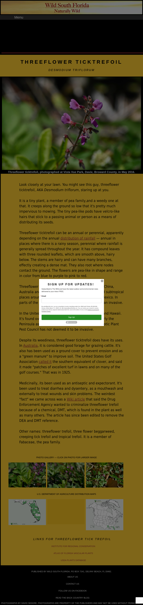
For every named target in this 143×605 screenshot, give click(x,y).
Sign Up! (71, 317)
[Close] (102, 281)
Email (44, 296)
